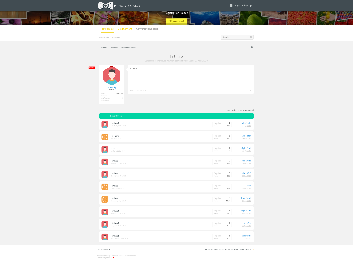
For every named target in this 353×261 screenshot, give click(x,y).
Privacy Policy (245, 249)
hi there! (114, 148)
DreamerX (114, 201)
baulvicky (189, 60)
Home (221, 249)
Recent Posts (116, 37)
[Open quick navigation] (252, 47)
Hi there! (115, 123)
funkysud (114, 163)
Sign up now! (176, 21)
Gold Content (125, 28)
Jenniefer (114, 138)
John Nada (114, 126)
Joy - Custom (103, 249)
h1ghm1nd (246, 148)
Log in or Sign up (243, 5)
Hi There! (115, 136)
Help (216, 249)
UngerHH (114, 226)
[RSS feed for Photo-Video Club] (253, 249)
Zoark (113, 188)
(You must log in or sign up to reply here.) (241, 110)
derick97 (114, 176)
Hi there (114, 161)
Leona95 (247, 223)
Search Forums (104, 37)
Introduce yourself (165, 60)
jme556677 (115, 238)
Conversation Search (147, 28)
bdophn (113, 213)
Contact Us (208, 249)
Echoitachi (246, 235)
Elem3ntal (246, 198)
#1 (251, 90)
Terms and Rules (231, 249)
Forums (109, 28)
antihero (113, 151)
